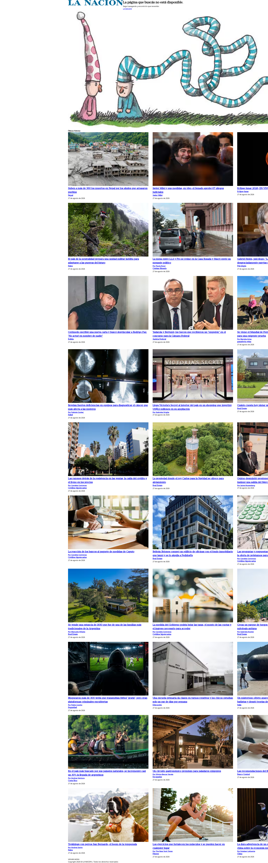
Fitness (156, 854)
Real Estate (242, 409)
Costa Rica (72, 781)
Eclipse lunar (243, 192)
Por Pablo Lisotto (75, 705)
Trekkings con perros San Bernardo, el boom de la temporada (102, 844)
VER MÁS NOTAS (73, 859)
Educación (157, 705)
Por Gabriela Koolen (245, 632)
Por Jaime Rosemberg (246, 485)
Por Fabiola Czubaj (76, 412)
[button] (108, 159)
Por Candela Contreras (77, 485)
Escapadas (157, 777)
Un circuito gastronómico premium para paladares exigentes (187, 771)
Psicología (241, 266)
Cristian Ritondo (160, 269)
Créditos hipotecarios (77, 488)
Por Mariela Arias (244, 339)
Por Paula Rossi (159, 266)
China (239, 854)
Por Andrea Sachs (75, 847)
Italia (239, 705)
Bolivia (71, 339)
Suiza (70, 266)
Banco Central (243, 774)
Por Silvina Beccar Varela (163, 774)
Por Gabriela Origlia (161, 412)
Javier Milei (157, 195)
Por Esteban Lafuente (246, 851)
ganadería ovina (244, 342)
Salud (70, 415)
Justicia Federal (159, 339)
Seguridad (72, 708)
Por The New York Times (163, 851)
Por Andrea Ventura (76, 778)
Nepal (70, 195)
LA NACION (127, 9)
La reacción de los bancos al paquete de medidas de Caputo (101, 551)
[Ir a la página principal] (95, 5)
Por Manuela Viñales (76, 632)
